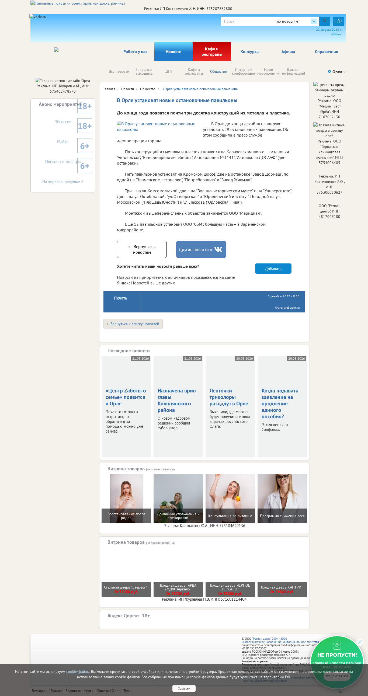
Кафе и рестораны (212, 51)
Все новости (119, 71)
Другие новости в (195, 249)
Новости (174, 51)
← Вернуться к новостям (142, 249)
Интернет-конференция (243, 71)
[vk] (218, 249)
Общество (218, 71)
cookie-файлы (77, 671)
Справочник (326, 51)
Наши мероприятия (268, 71)
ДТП (168, 71)
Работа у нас (135, 51)
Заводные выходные (144, 71)
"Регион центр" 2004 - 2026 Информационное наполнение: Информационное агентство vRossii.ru (287, 640)
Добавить (273, 268)
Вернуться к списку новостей (134, 323)
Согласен (184, 688)
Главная (109, 89)
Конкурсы (250, 51)
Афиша (288, 51)
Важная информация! (293, 71)
